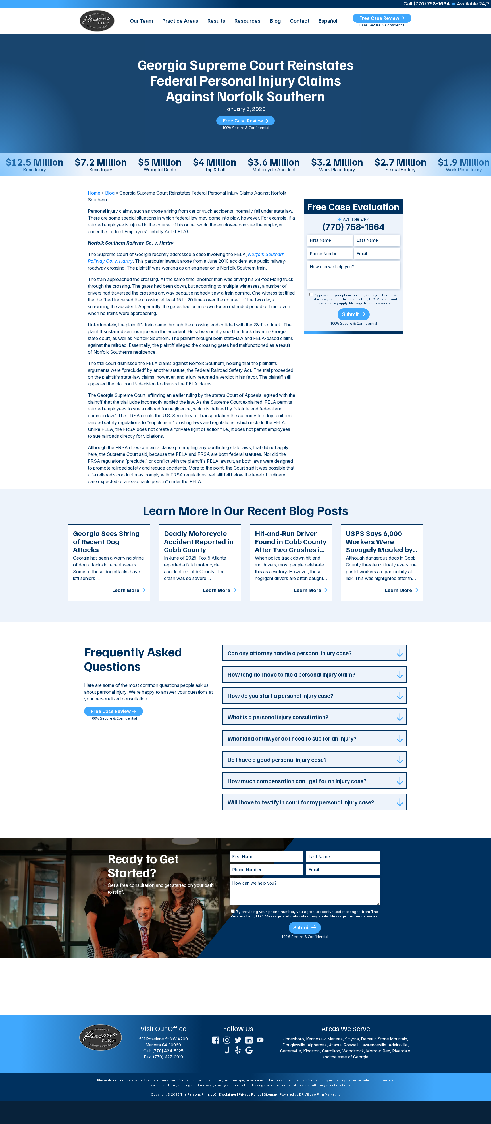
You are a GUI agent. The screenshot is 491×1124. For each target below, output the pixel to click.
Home (94, 193)
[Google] (249, 1049)
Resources (247, 21)
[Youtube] (260, 1039)
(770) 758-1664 (354, 227)
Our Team (141, 21)
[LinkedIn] (249, 1039)
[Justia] (227, 1049)
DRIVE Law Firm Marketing (319, 1094)
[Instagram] (227, 1039)
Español (328, 21)
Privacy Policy (250, 1094)
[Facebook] (216, 1039)
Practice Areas (180, 21)
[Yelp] (238, 1049)
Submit (350, 314)
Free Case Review (379, 18)
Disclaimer (227, 1094)
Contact (299, 21)
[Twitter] (238, 1039)
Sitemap (270, 1094)
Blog (275, 21)
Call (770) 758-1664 (426, 3)
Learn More (125, 590)
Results (216, 21)
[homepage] (97, 20)
